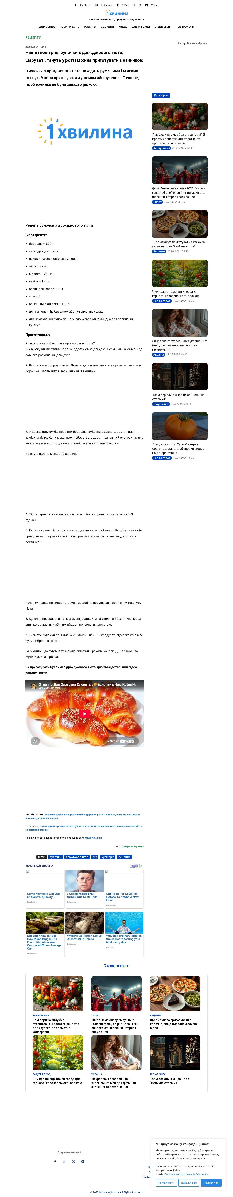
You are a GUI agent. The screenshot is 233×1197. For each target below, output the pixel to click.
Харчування (161, 148)
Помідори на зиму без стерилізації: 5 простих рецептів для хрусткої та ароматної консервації (178, 139)
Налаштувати (166, 1182)
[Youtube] (146, 5)
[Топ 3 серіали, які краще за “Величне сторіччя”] (180, 376)
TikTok (125, 5)
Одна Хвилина (93, 837)
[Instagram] (96, 5)
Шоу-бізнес (161, 404)
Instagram (106, 5)
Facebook (85, 5)
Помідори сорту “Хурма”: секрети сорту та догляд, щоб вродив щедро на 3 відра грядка (178, 449)
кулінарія (107, 857)
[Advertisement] (84, 194)
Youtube (155, 5)
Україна (158, 355)
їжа (95, 857)
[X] (134, 5)
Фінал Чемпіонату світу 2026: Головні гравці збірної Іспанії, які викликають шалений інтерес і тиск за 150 (178, 193)
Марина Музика (197, 43)
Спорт (157, 202)
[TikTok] (117, 5)
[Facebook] (75, 5)
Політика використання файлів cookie (186, 1174)
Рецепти (33, 37)
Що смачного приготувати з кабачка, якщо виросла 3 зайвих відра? (174, 1024)
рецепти (124, 857)
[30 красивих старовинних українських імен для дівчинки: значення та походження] (180, 323)
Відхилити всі (189, 1182)
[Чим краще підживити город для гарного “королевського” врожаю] (180, 273)
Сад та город (162, 301)
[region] (188, 1164)
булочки (55, 857)
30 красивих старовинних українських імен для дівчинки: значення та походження (179, 345)
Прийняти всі (211, 1182)
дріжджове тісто (77, 857)
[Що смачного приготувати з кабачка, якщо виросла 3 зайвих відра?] (180, 224)
